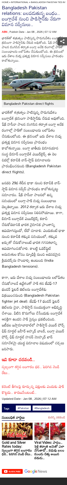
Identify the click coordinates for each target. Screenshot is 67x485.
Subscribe (15, 471)
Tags (6, 408)
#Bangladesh (42, 408)
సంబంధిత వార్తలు (13, 417)
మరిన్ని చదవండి (56, 417)
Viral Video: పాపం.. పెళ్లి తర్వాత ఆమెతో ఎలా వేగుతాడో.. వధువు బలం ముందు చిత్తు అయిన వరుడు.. (49, 450)
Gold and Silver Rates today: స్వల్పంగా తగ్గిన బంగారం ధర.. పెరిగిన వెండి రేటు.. (17, 448)
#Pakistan (23, 408)
